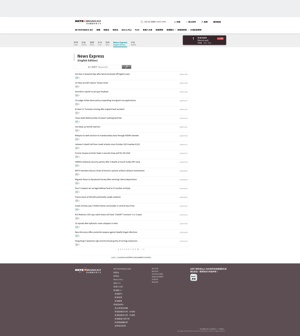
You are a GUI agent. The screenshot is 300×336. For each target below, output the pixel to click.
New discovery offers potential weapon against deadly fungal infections (106, 232)
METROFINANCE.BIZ (84, 29)
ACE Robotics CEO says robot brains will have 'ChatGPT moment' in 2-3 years (108, 214)
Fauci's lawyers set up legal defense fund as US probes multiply (102, 188)
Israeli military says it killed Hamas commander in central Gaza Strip (105, 205)
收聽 (178, 21)
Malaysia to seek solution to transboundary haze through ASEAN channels (107, 135)
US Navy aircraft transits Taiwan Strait (91, 82)
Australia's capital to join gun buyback (91, 91)
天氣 (133, 43)
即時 (76, 43)
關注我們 (192, 21)
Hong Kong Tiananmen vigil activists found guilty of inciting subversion (106, 240)
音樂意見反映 (120, 325)
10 (138, 249)
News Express (120, 43)
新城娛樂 (118, 300)
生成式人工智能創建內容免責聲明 (121, 257)
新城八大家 (147, 29)
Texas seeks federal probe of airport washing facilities (98, 118)
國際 (92, 43)
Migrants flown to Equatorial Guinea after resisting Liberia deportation (106, 179)
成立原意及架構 (121, 308)
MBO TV (116, 283)
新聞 (98, 29)
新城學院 (159, 29)
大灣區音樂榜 (195, 29)
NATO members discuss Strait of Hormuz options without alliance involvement (109, 170)
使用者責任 (147, 257)
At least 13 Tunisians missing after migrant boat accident (99, 109)
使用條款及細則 (157, 274)
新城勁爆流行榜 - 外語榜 (125, 315)
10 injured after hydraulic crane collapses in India (96, 223)
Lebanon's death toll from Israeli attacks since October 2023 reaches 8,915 (107, 144)
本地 (100, 43)
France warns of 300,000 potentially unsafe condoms (98, 197)
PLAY (137, 29)
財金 (84, 43)
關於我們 (155, 268)
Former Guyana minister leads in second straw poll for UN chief (102, 153)
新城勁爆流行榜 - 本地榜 (125, 311)
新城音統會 (182, 29)
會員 (205, 21)
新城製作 (118, 293)
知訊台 (115, 29)
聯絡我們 (155, 282)
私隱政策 (155, 279)
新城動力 (170, 29)
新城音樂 (118, 297)
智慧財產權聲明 (138, 257)
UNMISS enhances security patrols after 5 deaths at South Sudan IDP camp (107, 161)
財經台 (106, 29)
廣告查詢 (217, 21)
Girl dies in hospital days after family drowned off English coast (102, 74)
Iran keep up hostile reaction (87, 126)
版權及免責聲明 (157, 276)
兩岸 (107, 43)
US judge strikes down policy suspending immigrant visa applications (105, 100)
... (140, 249)
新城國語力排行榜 (122, 318)
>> (143, 249)
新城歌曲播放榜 (121, 322)
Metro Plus (127, 29)
